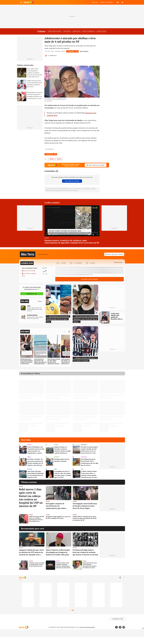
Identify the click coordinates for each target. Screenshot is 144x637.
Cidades (52, 159)
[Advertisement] (112, 518)
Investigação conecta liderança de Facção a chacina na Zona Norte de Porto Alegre (85, 505)
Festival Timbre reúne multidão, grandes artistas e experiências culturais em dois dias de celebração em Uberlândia (63, 565)
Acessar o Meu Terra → (43, 254)
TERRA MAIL (95, 2)
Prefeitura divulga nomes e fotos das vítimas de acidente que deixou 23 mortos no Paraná (85, 552)
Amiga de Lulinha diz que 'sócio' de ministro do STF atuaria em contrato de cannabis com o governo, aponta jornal (31, 552)
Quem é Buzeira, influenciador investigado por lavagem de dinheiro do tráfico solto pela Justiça (58, 552)
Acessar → (40, 301)
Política (21, 547)
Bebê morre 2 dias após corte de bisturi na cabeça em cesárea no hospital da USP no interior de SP (31, 498)
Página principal (28, 2)
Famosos (29, 444)
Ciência (29, 457)
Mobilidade (84, 444)
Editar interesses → (119, 262)
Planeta (56, 444)
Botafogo (56, 457)
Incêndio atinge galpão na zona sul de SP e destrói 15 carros (58, 517)
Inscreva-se (30, 294)
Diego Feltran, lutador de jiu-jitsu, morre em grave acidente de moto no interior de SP (84, 518)
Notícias (59, 159)
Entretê (58, 561)
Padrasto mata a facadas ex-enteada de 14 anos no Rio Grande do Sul (36, 564)
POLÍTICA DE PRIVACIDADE (87, 627)
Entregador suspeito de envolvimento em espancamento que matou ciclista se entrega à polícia (56, 505)
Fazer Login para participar (72, 181)
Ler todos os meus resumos (89, 279)
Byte (82, 469)
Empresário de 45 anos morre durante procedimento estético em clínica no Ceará (90, 565)
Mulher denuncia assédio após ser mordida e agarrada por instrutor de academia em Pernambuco (36, 519)
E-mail (117, 2)
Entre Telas (84, 457)
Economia (29, 469)
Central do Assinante (106, 2)
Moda (55, 469)
